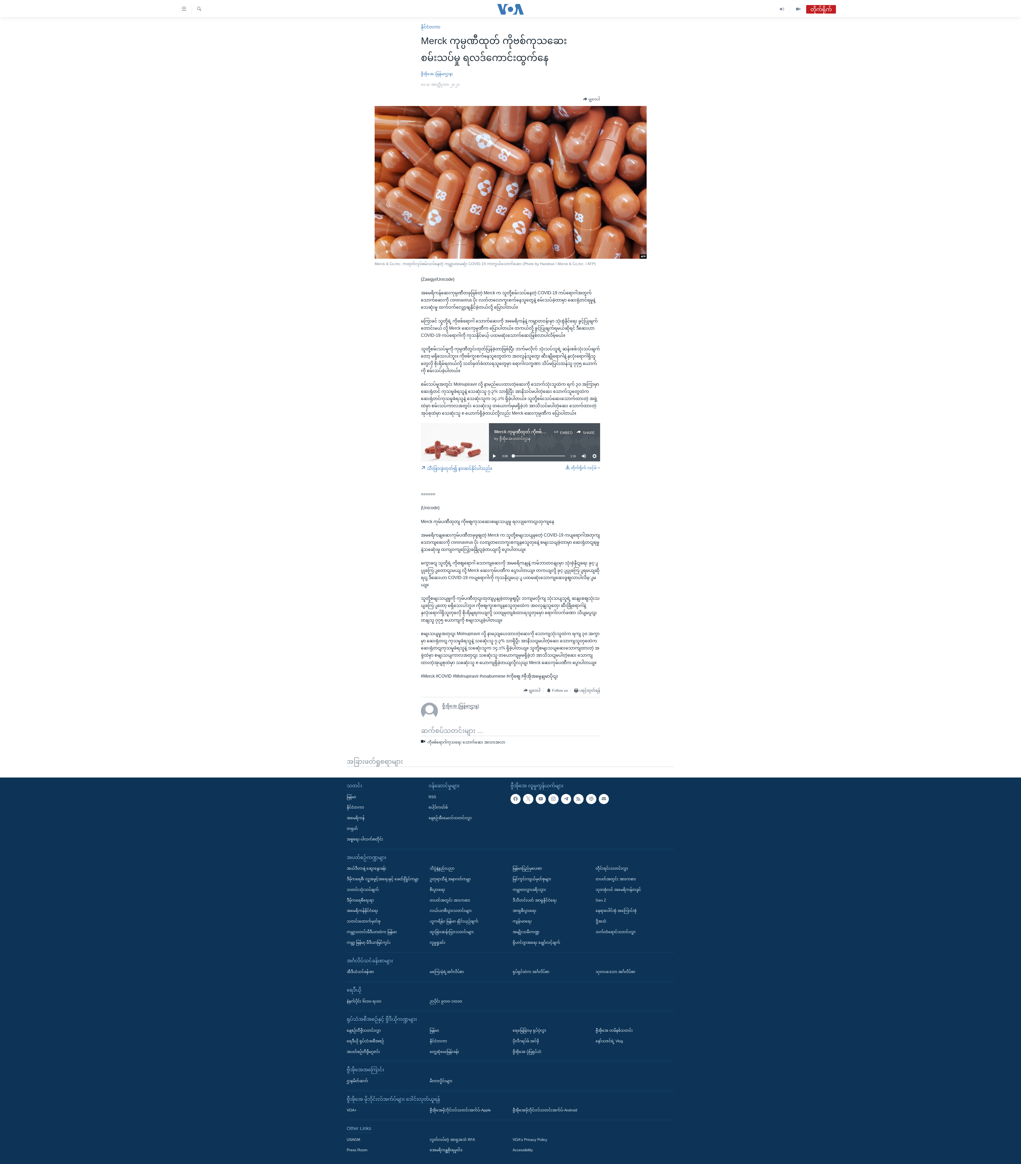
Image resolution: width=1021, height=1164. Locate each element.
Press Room (357, 1150)
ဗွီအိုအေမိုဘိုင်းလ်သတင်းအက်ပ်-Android (545, 1110)
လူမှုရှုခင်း (437, 942)
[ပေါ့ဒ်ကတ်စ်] (591, 799)
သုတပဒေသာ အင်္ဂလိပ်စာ (615, 972)
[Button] (591, 99)
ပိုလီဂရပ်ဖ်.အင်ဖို (526, 1041)
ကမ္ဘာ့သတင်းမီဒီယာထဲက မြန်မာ (372, 932)
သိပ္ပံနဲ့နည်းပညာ (442, 868)
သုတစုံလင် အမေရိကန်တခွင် (618, 889)
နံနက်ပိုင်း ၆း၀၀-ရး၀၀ (364, 1001)
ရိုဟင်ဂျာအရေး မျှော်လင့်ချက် (536, 942)
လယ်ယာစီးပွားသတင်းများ (451, 910)
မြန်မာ (351, 797)
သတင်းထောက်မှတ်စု (363, 921)
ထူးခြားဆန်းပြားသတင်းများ (452, 932)
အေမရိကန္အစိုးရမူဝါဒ (446, 1150)
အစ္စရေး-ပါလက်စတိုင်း (365, 839)
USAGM (353, 1139)
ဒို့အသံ (601, 921)
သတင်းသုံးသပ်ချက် (363, 889)
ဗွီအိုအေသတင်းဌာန (514, 438)
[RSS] (579, 799)
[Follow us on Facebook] (515, 799)
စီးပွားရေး (437, 889)
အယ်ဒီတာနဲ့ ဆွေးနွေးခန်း (366, 868)
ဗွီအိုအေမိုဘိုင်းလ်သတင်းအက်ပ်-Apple (460, 1110)
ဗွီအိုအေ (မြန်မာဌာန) (437, 74)
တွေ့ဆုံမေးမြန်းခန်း (444, 1051)
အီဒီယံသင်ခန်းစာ (360, 972)
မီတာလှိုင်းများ (441, 1080)
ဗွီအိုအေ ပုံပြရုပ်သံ (527, 1051)
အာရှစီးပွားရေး (524, 910)
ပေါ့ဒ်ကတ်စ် (438, 807)
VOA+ (352, 1110)
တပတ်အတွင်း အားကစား (450, 900)
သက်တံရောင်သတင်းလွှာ (615, 932)
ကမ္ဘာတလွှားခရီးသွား (529, 889)
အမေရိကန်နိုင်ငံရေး (362, 910)
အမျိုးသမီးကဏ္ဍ (526, 932)
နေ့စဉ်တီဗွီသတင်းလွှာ (364, 1030)
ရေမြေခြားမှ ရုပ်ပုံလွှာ (529, 1030)
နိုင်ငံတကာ (430, 27)
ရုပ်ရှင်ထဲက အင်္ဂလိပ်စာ (531, 972)
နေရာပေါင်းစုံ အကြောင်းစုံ (616, 910)
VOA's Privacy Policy (530, 1139)
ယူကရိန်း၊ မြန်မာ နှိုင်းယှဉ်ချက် (454, 921)
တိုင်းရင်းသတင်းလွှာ (612, 868)
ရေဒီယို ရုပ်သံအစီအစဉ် (365, 1041)
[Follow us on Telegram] (566, 799)
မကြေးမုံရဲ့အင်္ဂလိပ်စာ (447, 972)
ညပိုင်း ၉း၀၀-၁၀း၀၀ (446, 1001)
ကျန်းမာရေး (522, 921)
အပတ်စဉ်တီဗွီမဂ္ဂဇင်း (363, 1051)
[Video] (798, 9)
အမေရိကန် (356, 818)
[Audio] (782, 9)
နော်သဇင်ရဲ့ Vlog (609, 1041)
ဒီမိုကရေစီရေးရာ (360, 900)
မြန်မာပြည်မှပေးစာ (527, 868)
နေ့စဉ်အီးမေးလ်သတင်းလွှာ (450, 818)
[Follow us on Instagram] (553, 799)
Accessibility (523, 1150)
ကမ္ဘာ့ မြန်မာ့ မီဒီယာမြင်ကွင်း (369, 942)
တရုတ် (352, 828)
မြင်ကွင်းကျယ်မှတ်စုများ (532, 879)
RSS (432, 797)
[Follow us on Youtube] (541, 799)
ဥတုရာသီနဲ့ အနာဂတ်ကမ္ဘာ (450, 879)
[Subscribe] (604, 799)
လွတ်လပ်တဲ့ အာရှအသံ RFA (452, 1139)
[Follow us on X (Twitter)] (528, 799)
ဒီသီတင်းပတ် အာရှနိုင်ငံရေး (535, 900)
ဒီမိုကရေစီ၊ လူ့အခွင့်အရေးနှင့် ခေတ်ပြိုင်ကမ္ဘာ (383, 879)
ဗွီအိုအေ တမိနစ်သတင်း (614, 1030)
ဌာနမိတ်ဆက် (357, 1080)
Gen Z (601, 900)
